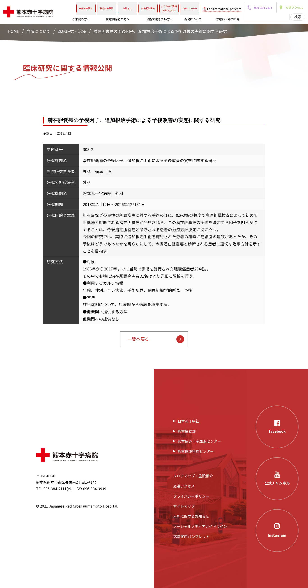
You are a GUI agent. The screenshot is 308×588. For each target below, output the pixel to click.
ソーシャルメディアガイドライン (200, 526)
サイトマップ (184, 506)
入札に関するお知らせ (191, 516)
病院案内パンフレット (191, 536)
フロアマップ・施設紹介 (193, 475)
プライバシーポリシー (191, 496)
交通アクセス (184, 486)
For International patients (224, 9)
